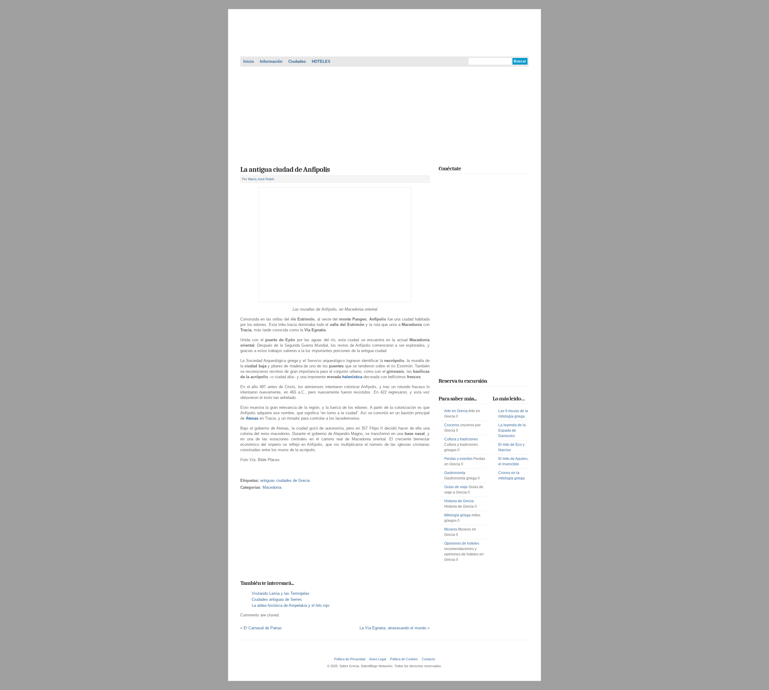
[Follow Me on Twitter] (442, 181)
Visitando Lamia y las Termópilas (280, 593)
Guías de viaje (456, 487)
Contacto (428, 659)
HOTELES (321, 61)
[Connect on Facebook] (450, 181)
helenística (352, 377)
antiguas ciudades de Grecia (285, 480)
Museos (450, 529)
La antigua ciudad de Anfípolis (285, 169)
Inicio (248, 61)
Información (271, 61)
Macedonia (272, 487)
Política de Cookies (404, 659)
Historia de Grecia (459, 501)
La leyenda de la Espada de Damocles (512, 430)
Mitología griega (457, 515)
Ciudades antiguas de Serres (277, 599)
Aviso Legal (377, 659)
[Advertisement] (384, 114)
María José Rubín (261, 179)
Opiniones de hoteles (461, 543)
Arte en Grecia (456, 411)
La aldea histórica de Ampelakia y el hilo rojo (290, 605)
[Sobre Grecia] (384, 49)
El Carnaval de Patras (263, 628)
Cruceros (451, 425)
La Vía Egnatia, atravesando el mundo (393, 628)
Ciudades (297, 61)
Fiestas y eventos (458, 459)
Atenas (252, 418)
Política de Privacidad (349, 659)
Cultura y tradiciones (461, 439)
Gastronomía (454, 473)
